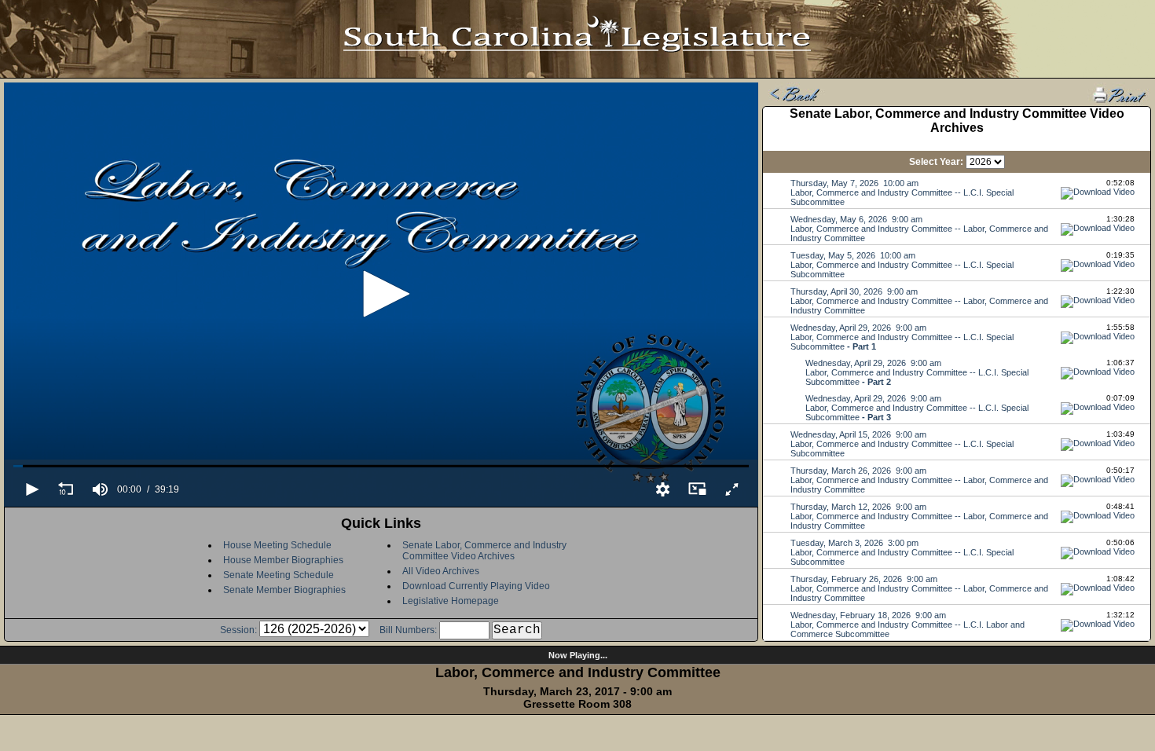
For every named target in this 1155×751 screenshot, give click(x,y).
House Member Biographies (283, 560)
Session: (238, 630)
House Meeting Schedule (277, 545)
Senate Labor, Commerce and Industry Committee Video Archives (484, 551)
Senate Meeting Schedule (278, 575)
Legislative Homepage (450, 600)
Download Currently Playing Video (476, 586)
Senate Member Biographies (284, 589)
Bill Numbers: (408, 630)
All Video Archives (440, 571)
